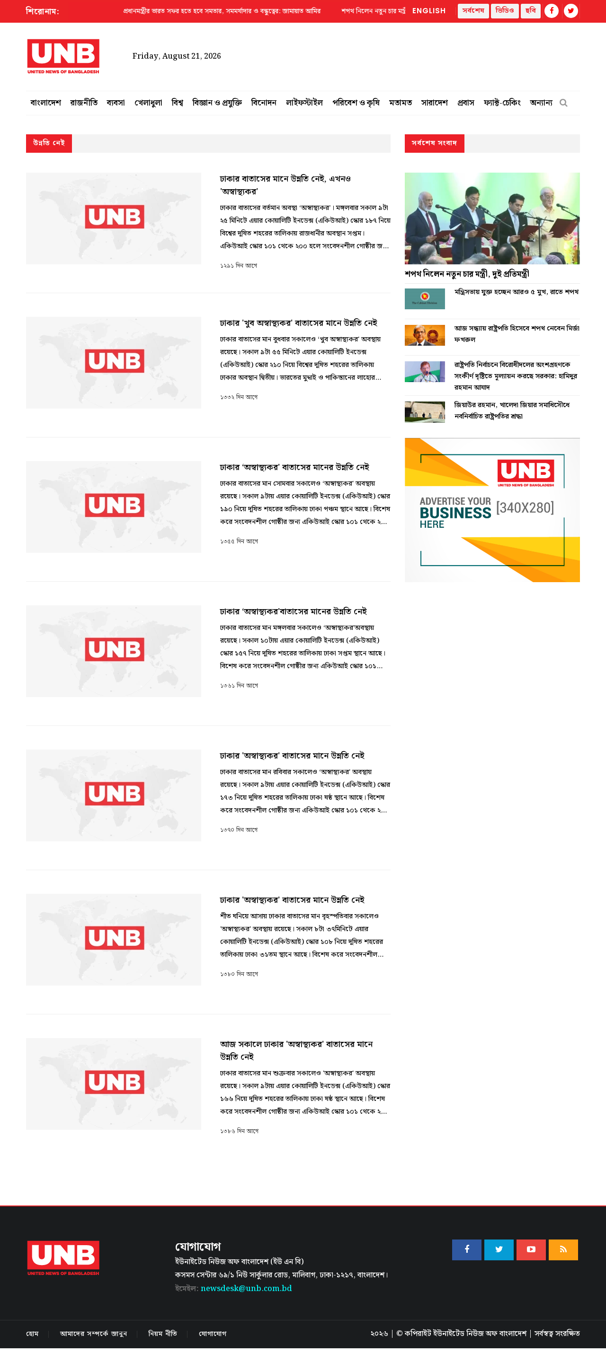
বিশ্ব (177, 103)
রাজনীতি (84, 103)
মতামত (400, 103)
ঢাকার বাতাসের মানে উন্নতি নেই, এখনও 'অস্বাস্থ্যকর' (285, 185)
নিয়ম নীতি (163, 1334)
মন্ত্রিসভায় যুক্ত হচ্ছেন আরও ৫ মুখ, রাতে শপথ (516, 292)
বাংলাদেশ (46, 103)
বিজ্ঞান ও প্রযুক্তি (217, 103)
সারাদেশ (434, 103)
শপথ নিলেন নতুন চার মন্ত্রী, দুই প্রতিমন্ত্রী (467, 274)
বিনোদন (263, 103)
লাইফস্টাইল (304, 103)
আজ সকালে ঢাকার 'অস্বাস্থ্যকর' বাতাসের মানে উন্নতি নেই (296, 1051)
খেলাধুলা (148, 103)
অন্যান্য (541, 103)
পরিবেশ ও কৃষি (356, 103)
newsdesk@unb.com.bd (233, 1289)
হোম (32, 1334)
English (429, 11)
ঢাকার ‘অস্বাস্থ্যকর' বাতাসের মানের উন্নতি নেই (294, 467)
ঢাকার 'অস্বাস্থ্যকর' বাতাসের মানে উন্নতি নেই (292, 756)
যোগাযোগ (213, 1334)
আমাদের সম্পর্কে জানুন (93, 1334)
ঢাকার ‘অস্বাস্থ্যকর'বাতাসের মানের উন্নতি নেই (293, 612)
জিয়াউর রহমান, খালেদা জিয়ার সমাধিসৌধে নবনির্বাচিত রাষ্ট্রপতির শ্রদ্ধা (512, 411)
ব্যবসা (116, 103)
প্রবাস (465, 103)
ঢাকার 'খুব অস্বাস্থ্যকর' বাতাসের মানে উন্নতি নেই (298, 323)
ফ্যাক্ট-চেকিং (502, 103)
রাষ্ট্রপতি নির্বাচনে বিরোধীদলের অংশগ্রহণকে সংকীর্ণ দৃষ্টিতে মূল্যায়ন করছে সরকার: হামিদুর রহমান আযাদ (515, 376)
